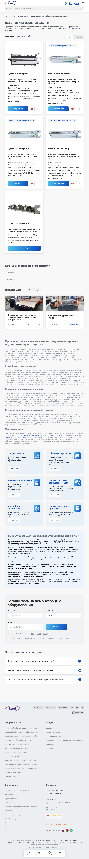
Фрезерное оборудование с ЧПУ (18, 740)
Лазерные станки (12, 756)
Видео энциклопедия (13, 815)
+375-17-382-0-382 (55, 791)
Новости (8, 811)
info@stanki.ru (51, 799)
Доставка (50, 744)
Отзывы (8, 803)
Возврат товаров (12, 827)
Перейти (32, 290)
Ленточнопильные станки (15, 752)
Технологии (10, 795)
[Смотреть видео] (32, 108)
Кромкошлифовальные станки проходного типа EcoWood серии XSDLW (63, 82)
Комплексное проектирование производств (64, 740)
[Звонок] (39, 853)
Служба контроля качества (16, 819)
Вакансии (9, 831)
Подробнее (18, 109)
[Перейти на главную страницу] (10, 3)
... (14, 16)
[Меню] (82, 3)
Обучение (50, 748)
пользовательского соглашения (21, 842)
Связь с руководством (14, 823)
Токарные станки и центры (16, 748)
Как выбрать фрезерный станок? (61, 316)
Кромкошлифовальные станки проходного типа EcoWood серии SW (23, 156)
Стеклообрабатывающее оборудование (21, 764)
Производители (11, 799)
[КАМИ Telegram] (77, 707)
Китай (9, 279)
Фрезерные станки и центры (17, 744)
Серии (69, 37)
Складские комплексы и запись (17, 791)
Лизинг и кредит (53, 732)
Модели (78, 37)
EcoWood (10, 273)
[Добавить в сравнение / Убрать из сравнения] (38, 108)
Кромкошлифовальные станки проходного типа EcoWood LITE (22, 81)
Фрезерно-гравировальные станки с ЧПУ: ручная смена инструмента (22, 317)
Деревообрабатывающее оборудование (21, 732)
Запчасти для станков (14, 772)
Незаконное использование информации (22, 807)
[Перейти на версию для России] (63, 830)
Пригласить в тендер (54, 736)
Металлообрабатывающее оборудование (21, 728)
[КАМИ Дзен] (82, 707)
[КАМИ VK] (72, 707)
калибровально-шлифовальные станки (42, 435)
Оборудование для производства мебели (22, 736)
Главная (8, 16)
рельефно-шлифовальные (17, 438)
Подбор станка (72, 3)
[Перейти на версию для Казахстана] (71, 830)
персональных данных (39, 633)
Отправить (56, 627)
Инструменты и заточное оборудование (21, 760)
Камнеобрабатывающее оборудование (21, 768)
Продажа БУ (10, 776)
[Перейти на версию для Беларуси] (67, 830)
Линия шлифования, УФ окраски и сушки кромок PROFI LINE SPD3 (24, 230)
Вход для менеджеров (56, 824)
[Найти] (7, 8)
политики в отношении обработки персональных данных (55, 840)
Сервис (49, 728)
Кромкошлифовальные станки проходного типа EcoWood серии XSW (63, 156)
